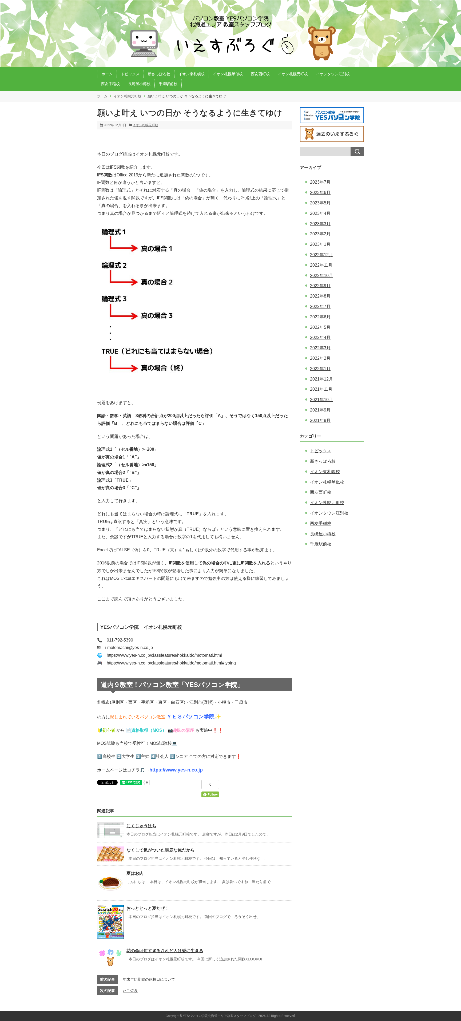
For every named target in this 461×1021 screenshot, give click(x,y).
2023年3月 (320, 223)
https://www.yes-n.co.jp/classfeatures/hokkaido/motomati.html (164, 655)
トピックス (130, 74)
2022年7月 (320, 306)
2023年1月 (320, 244)
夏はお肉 (135, 873)
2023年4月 (320, 213)
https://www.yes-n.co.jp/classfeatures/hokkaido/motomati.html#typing (171, 663)
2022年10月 (321, 275)
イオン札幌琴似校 (228, 74)
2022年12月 (321, 254)
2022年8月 (320, 296)
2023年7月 (320, 182)
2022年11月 (321, 265)
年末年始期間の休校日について (149, 979)
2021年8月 (320, 420)
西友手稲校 (110, 84)
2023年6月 (320, 192)
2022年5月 (320, 327)
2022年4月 (320, 337)
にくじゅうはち (141, 826)
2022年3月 (320, 348)
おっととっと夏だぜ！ (147, 908)
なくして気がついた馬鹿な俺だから (160, 850)
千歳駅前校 (168, 84)
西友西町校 (260, 74)
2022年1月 (320, 368)
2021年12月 (321, 379)
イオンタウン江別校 (333, 74)
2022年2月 (320, 358)
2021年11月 (321, 389)
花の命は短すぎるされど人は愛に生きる (164, 950)
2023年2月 (320, 234)
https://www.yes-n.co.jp (176, 770)
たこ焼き (130, 990)
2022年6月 (320, 317)
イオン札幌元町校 (293, 74)
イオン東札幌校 (191, 74)
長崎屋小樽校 (139, 84)
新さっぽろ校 (159, 74)
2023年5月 (320, 203)
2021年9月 (320, 410)
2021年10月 (321, 399)
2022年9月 (320, 285)
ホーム (107, 74)
